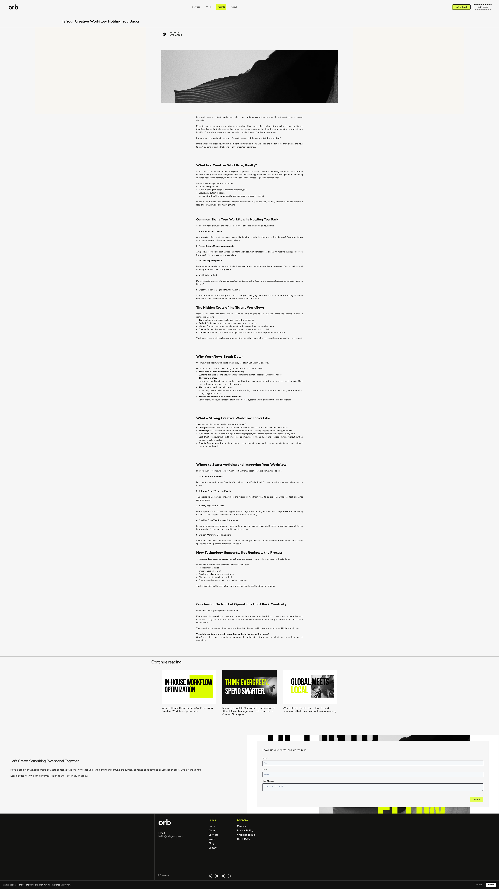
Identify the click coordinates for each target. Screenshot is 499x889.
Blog (211, 843)
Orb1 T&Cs (243, 839)
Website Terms (246, 835)
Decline (479, 885)
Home (211, 826)
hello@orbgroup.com (170, 836)
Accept (491, 885)
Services (213, 835)
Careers (241, 826)
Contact (212, 847)
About (212, 830)
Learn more (66, 885)
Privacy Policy (245, 830)
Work (211, 839)
